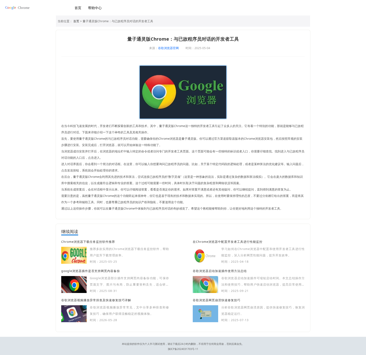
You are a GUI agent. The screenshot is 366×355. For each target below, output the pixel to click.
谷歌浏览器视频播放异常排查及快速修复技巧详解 (96, 300)
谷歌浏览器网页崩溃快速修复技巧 (216, 300)
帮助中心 (95, 8)
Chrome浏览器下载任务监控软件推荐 (88, 242)
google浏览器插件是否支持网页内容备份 (90, 271)
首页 (78, 8)
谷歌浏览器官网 (168, 48)
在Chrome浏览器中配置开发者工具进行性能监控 (227, 242)
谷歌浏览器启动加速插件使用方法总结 (220, 271)
